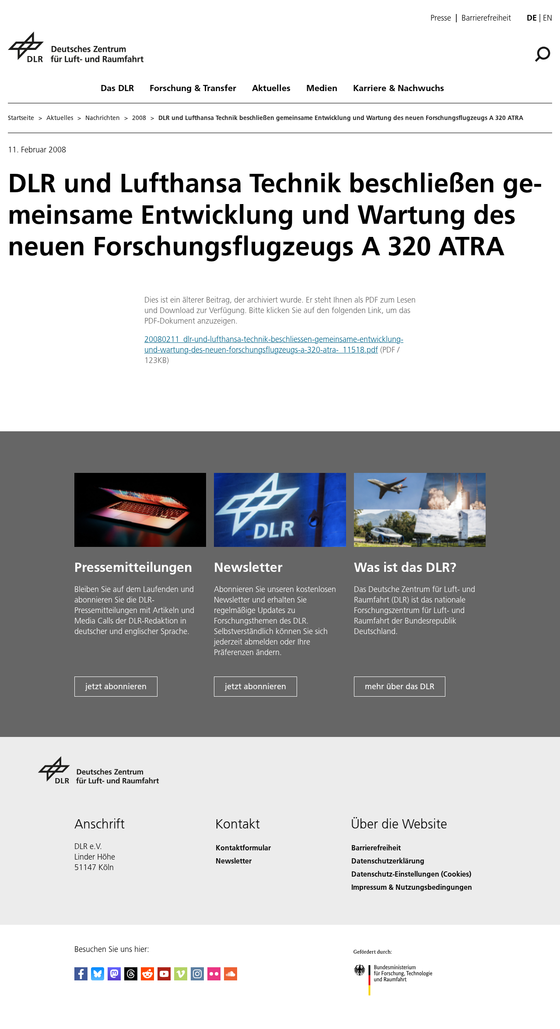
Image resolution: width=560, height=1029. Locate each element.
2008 (139, 118)
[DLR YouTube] (164, 978)
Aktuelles (271, 87)
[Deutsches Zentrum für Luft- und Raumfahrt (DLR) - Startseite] (79, 52)
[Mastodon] (114, 978)
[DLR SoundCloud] (230, 978)
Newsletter (234, 860)
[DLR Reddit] (147, 978)
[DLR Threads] (130, 978)
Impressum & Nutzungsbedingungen (411, 887)
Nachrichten (102, 118)
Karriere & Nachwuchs (398, 87)
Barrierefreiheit (486, 18)
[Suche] (544, 53)
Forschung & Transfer (193, 87)
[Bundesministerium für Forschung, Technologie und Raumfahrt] (401, 1004)
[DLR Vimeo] (180, 978)
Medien (321, 87)
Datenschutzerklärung (387, 860)
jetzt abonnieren (116, 686)
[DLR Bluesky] (97, 978)
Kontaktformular (243, 847)
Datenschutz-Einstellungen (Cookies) (411, 873)
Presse (440, 18)
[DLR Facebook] (81, 978)
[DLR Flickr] (213, 978)
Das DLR (117, 87)
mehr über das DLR (399, 686)
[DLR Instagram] (197, 978)
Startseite (21, 118)
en (547, 18)
